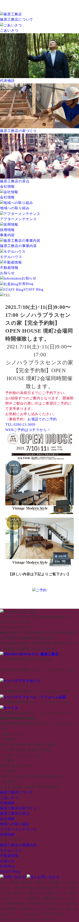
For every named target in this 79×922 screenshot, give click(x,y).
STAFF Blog (33, 289)
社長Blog (25, 284)
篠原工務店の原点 (14, 813)
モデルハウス (11, 850)
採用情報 (7, 834)
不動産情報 (9, 856)
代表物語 (7, 803)
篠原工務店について (16, 19)
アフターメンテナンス (18, 829)
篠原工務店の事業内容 (18, 845)
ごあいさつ (9, 797)
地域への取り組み (14, 824)
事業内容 (7, 235)
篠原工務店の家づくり (18, 808)
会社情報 (7, 186)
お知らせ (7, 273)
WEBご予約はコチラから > (27, 430)
